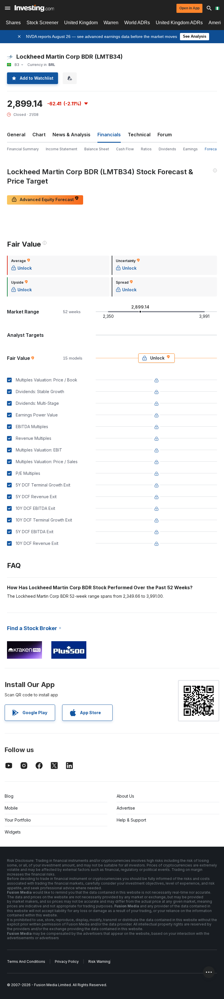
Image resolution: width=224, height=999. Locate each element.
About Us (125, 796)
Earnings (190, 149)
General (16, 134)
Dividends (167, 149)
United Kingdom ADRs (179, 22)
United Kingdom (81, 22)
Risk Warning (99, 961)
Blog (9, 796)
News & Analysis (71, 134)
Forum (165, 134)
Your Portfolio (18, 819)
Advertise (126, 808)
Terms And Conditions (26, 961)
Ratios (146, 149)
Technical (139, 134)
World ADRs (137, 22)
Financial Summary (23, 149)
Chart (39, 134)
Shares (13, 22)
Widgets (13, 831)
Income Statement (61, 149)
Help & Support (131, 819)
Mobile (11, 808)
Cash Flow (125, 149)
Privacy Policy (67, 961)
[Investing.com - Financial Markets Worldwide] (34, 8)
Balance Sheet (96, 149)
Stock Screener (42, 22)
